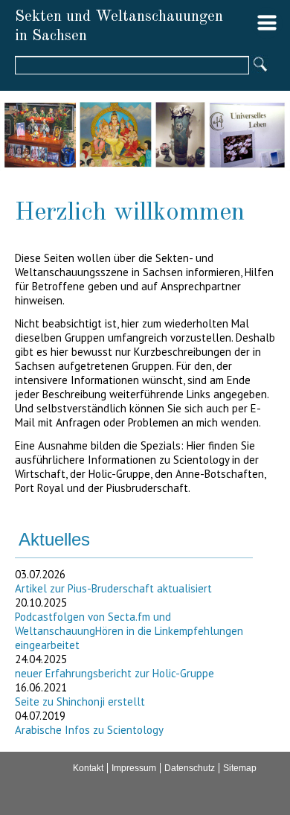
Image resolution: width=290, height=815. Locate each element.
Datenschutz (189, 768)
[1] (259, 65)
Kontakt (88, 768)
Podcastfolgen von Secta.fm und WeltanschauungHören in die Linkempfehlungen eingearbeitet (129, 631)
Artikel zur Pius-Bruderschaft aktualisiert (113, 588)
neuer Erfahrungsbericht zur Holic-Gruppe (114, 673)
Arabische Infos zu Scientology (89, 730)
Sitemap (240, 768)
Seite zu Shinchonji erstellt (80, 701)
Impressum (134, 768)
